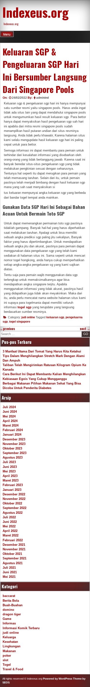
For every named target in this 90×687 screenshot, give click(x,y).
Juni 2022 (10, 522)
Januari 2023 (12, 490)
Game (7, 619)
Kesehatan (10, 642)
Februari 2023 (13, 485)
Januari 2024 (12, 434)
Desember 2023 (14, 439)
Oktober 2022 (12, 503)
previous (7, 328)
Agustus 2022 (13, 512)
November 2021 (14, 549)
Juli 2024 (9, 407)
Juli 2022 (9, 517)
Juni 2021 (10, 572)
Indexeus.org (35, 12)
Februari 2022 (13, 540)
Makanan (9, 651)
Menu (7, 34)
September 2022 (14, 508)
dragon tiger (12, 614)
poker (7, 655)
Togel (7, 664)
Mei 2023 (9, 471)
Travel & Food (13, 669)
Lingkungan (11, 646)
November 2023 (14, 444)
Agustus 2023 (13, 457)
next (85, 328)
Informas (9, 623)
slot (5, 660)
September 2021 (14, 558)
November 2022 (14, 499)
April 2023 (10, 476)
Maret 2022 (10, 535)
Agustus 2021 (13, 563)
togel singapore (19, 321)
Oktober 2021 (12, 554)
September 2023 (14, 453)
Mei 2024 (9, 416)
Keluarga (9, 637)
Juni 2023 (10, 467)
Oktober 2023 (12, 448)
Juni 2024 (10, 411)
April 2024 (10, 421)
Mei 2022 (9, 526)
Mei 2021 (9, 577)
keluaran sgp (55, 317)
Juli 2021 (9, 567)
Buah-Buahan (13, 605)
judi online (28, 317)
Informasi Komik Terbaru (21, 628)
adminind (42, 97)
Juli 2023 (9, 462)
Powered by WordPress (57, 678)
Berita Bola (11, 600)
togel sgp (24, 307)
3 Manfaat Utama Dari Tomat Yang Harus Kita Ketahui (42, 351)
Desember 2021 (14, 544)
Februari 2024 (13, 430)
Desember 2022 (14, 494)
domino (8, 609)
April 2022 (10, 531)
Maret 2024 (10, 425)
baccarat (9, 596)
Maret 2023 (10, 480)
